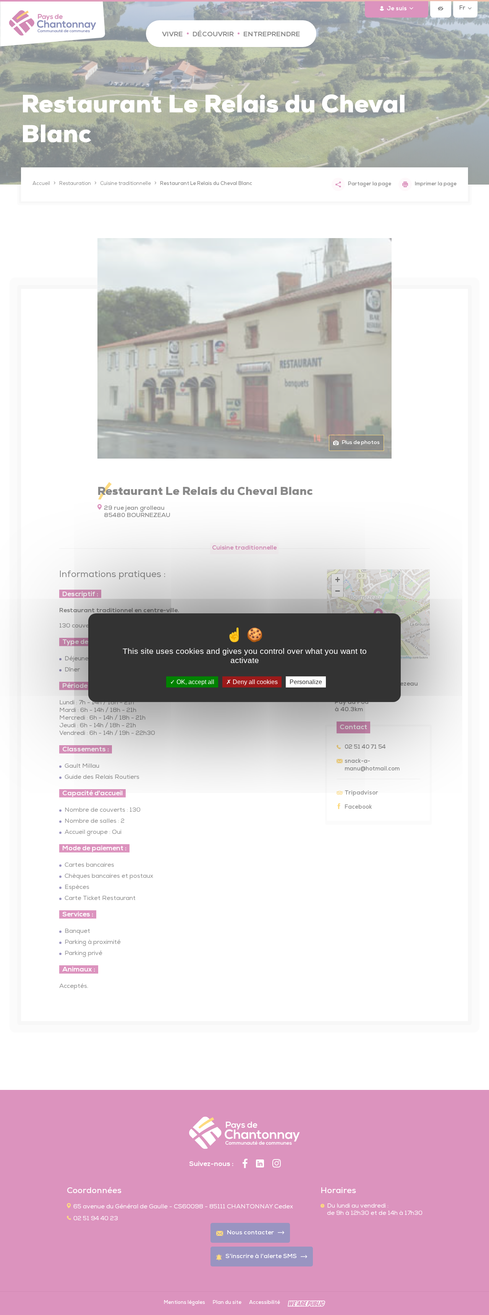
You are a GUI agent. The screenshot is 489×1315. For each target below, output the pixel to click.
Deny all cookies (254, 681)
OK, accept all (194, 681)
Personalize (306, 681)
